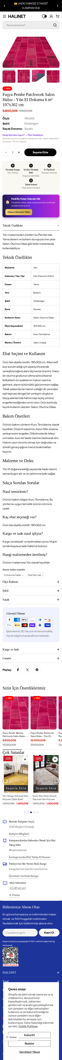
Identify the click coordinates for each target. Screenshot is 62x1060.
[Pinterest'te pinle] (37, 670)
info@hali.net (18, 888)
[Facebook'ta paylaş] (18, 670)
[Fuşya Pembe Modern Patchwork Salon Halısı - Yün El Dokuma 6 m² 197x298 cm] (16, 711)
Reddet (29, 1043)
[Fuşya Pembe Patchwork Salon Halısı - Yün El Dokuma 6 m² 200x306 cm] (44, 711)
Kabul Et (29, 1035)
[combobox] (31, 25)
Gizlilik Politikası (28, 1026)
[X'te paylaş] (27, 670)
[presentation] (6, 781)
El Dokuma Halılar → (14, 575)
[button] (4, 6)
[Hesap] (51, 16)
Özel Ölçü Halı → (36, 575)
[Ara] (55, 25)
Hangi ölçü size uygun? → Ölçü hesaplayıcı (23, 135)
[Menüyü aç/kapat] (4, 16)
